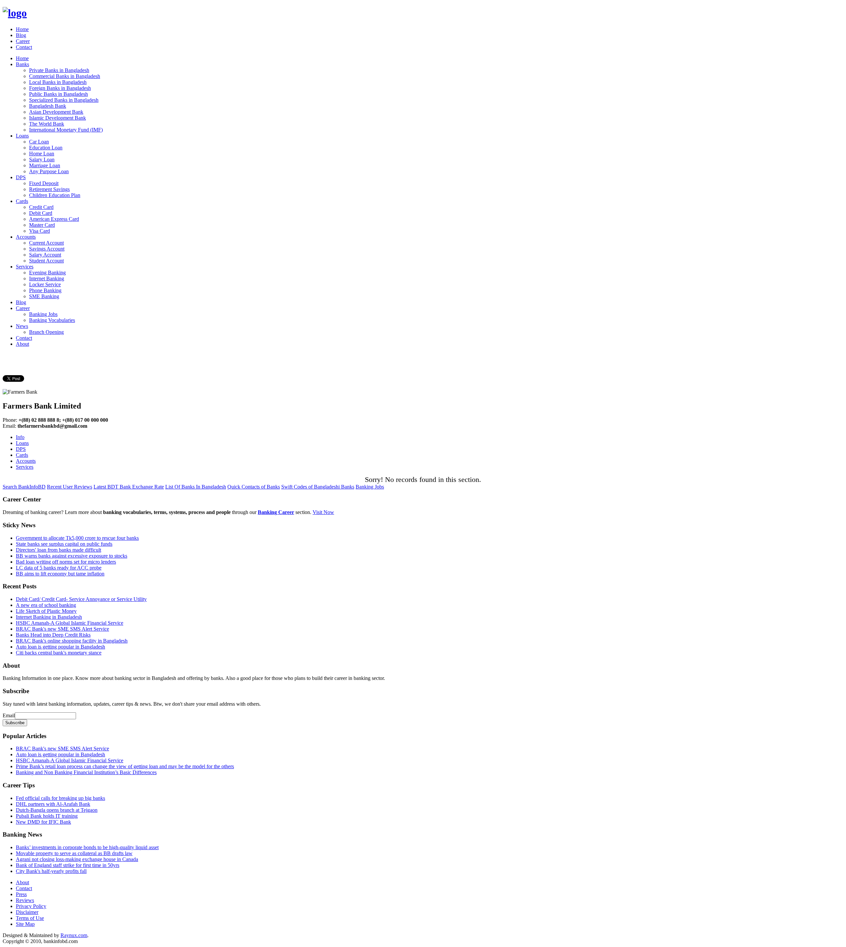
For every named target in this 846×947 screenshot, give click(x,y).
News (22, 326)
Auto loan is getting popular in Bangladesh (60, 647)
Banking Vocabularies (52, 320)
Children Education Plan (54, 195)
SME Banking (44, 296)
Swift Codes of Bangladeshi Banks (317, 487)
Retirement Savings (49, 189)
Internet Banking (46, 278)
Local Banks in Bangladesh (58, 82)
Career (23, 41)
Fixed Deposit (43, 183)
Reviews (25, 900)
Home (22, 29)
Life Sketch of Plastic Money (46, 611)
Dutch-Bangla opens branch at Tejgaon (56, 810)
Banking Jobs (43, 314)
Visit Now (323, 512)
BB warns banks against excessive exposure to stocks (71, 556)
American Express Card (54, 219)
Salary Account (45, 254)
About (22, 344)
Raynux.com (73, 935)
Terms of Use (30, 918)
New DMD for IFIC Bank (43, 822)
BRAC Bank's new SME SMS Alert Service (62, 629)
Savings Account (46, 249)
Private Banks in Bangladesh (59, 70)
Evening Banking (47, 272)
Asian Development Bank (56, 112)
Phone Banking (45, 290)
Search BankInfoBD (24, 487)
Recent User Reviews (69, 487)
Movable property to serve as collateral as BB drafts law (74, 853)
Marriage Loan (44, 165)
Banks (22, 64)
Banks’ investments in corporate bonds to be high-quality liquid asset (87, 847)
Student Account (46, 260)
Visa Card (39, 231)
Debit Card (40, 213)
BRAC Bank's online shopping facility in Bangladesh (72, 641)
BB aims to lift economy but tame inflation (60, 573)
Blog (21, 35)
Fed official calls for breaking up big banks (60, 798)
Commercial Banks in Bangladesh (64, 76)
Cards (22, 201)
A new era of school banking (46, 605)
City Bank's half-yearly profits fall (51, 871)
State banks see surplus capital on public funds (64, 544)
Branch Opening (46, 332)
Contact (24, 47)
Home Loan (41, 153)
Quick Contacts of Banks (253, 487)
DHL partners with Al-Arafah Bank (53, 804)
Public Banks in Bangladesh (58, 94)
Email (9, 715)
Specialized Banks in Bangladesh (63, 100)
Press (21, 894)
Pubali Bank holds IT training (47, 816)
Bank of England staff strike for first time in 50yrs (67, 865)
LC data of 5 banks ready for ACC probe (58, 568)
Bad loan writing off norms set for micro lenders (66, 562)
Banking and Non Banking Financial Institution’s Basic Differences (86, 772)
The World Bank (46, 124)
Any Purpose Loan (49, 171)
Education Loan (45, 147)
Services (24, 266)
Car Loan (39, 141)
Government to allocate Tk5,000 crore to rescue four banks (77, 538)
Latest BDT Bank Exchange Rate (129, 487)
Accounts (26, 237)
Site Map (25, 924)
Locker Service (45, 284)
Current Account (46, 243)
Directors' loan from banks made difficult (58, 550)
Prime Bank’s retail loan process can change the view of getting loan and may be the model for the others (125, 766)
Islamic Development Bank (57, 118)
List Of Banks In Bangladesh (195, 487)
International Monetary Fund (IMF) (66, 130)
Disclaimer (27, 912)
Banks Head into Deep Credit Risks (53, 635)
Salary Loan (42, 159)
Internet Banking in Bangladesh (49, 617)
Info (20, 437)
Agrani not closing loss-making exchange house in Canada (77, 859)
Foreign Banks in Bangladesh (60, 88)
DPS (21, 177)
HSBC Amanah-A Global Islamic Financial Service (69, 623)
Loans (22, 135)
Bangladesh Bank (47, 106)
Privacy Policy (31, 906)
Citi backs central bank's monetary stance (58, 652)
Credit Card (41, 207)
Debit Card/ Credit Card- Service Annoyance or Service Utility (81, 599)
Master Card (42, 225)
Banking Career (276, 512)
